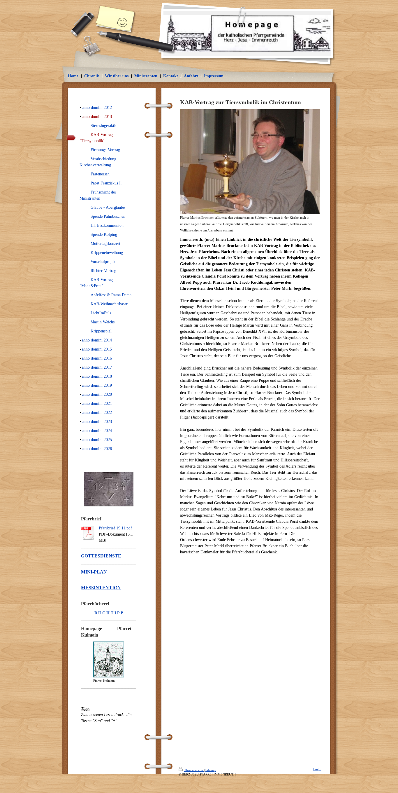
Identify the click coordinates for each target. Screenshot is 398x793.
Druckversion (194, 770)
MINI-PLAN (94, 571)
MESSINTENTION (101, 587)
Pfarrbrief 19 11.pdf (115, 528)
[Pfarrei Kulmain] (108, 659)
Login (317, 769)
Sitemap (210, 770)
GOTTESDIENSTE (101, 555)
